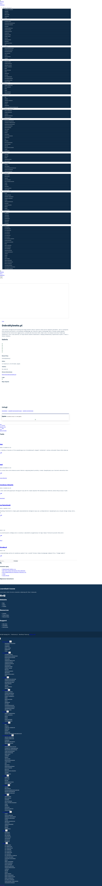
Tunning (6, 149)
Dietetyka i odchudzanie (9, 196)
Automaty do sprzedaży (10, 858)
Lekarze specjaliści (9, 824)
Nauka (6, 88)
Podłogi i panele (7, 36)
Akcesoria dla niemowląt (9, 48)
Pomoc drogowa (7, 144)
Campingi (6, 178)
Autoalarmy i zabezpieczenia (10, 122)
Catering (6, 98)
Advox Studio (3, 430)
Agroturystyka (7, 174)
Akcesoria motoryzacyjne (9, 120)
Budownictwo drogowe (9, 24)
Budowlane (7, 213)
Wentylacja (7, 41)
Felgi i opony (7, 129)
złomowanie (7, 134)
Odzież (6, 256)
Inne (5, 44)
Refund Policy (5, 616)
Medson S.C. (3, 426)
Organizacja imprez (8, 159)
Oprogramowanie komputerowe (10, 167)
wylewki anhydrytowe (28, 410)
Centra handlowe (8, 246)
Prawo (6, 17)
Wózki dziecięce (8, 56)
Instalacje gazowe (8, 29)
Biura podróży (7, 176)
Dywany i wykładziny (8, 66)
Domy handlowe (7, 248)
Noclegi (6, 184)
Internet (6, 164)
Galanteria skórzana (8, 250)
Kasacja (6, 132)
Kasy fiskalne (7, 166)
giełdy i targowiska (8, 245)
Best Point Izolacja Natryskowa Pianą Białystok (13, 570)
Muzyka (6, 157)
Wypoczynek (7, 189)
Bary (5, 97)
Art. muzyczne (7, 233)
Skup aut (6, 145)
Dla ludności (7, 216)
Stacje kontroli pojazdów (9, 147)
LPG (5, 139)
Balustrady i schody (8, 65)
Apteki (6, 193)
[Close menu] (0, 639)
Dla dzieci (4, 677)
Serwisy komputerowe (9, 169)
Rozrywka (4, 775)
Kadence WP (32, 634)
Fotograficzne (7, 218)
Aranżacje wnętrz (8, 61)
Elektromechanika (8, 127)
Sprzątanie (7, 223)
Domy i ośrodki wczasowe (9, 181)
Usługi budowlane (8, 39)
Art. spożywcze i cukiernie (9, 238)
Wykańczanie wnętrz (9, 674)
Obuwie (6, 255)
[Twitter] (2, 596)
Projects (4, 606)
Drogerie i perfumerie (8, 198)
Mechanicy (6, 140)
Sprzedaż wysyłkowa (8, 265)
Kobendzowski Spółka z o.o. (9, 569)
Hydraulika (6, 26)
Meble (6, 68)
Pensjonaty (7, 186)
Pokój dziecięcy (7, 53)
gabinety (6, 206)
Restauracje (7, 105)
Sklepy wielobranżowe (9, 261)
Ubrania (6, 54)
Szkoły (6, 90)
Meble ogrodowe (8, 70)
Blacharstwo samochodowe (10, 124)
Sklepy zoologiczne (8, 263)
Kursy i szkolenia (8, 86)
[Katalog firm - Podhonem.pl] (2, 4)
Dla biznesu (7, 215)
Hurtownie (6, 11)
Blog (3, 603)
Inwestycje (6, 12)
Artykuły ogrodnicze (8, 63)
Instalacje (6, 130)
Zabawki (6, 58)
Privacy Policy (5, 615)
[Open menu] (1, 277)
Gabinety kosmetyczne (9, 201)
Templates (4, 625)
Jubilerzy (6, 253)
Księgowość (7, 16)
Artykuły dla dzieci (8, 240)
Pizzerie (6, 103)
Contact (4, 613)
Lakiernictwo (7, 137)
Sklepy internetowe (8, 260)
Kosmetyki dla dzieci (8, 51)
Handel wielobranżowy (10, 867)
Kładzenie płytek (8, 34)
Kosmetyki (6, 203)
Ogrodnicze (7, 221)
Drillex (3, 574)
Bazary (6, 243)
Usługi (3, 830)
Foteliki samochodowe (9, 49)
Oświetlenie (7, 73)
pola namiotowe (8, 179)
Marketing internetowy (9, 115)
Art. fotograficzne (8, 230)
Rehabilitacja (7, 209)
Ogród (6, 71)
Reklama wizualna (8, 117)
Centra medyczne (8, 194)
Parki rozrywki (8, 783)
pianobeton (4, 410)
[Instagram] (4, 596)
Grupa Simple (5, 575)
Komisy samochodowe (9, 135)
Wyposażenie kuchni (8, 76)
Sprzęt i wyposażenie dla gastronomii (11, 107)
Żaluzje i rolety (7, 81)
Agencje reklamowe (8, 110)
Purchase (2, 885)
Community (5, 627)
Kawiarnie (6, 102)
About (3, 604)
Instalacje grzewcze (8, 31)
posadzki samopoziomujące (15, 410)
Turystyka (4, 795)
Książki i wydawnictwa (9, 85)
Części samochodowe (8, 125)
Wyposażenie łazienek (9, 78)
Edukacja (4, 711)
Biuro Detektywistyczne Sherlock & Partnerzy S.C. (14, 572)
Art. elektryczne (7, 228)
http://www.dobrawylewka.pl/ (9, 374)
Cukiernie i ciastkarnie (9, 100)
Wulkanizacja (7, 150)
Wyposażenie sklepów (9, 268)
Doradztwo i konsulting (9, 9)
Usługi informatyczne (8, 171)
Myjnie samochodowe (8, 142)
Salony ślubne (7, 258)
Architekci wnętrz (8, 21)
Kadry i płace (7, 14)
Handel (4, 843)
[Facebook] (1, 596)
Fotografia (6, 154)
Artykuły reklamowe (8, 112)
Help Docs (4, 624)
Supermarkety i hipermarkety (10, 266)
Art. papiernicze (7, 235)
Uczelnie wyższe (8, 93)
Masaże (6, 208)
